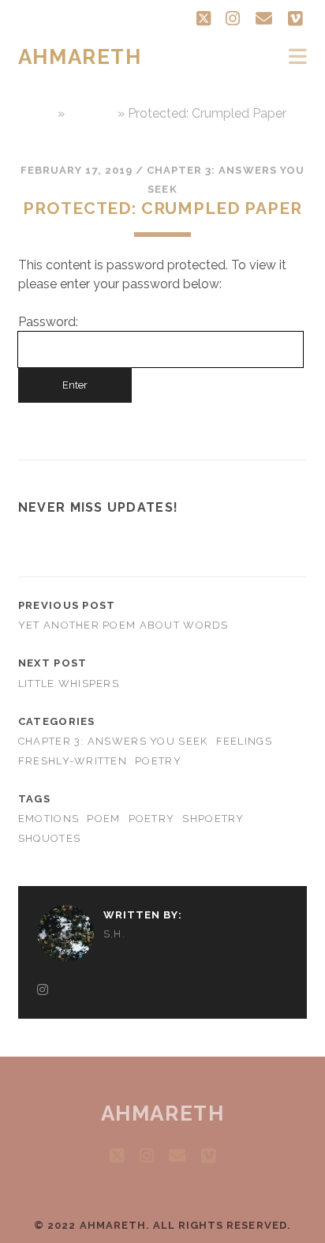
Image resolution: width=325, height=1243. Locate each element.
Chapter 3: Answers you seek (113, 741)
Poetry (158, 761)
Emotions (48, 818)
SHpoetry (213, 818)
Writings (90, 113)
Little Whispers (68, 683)
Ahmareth (79, 57)
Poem (103, 818)
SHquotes (49, 838)
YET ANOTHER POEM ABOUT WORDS (123, 625)
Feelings (244, 741)
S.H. (114, 934)
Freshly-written (72, 761)
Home (36, 113)
